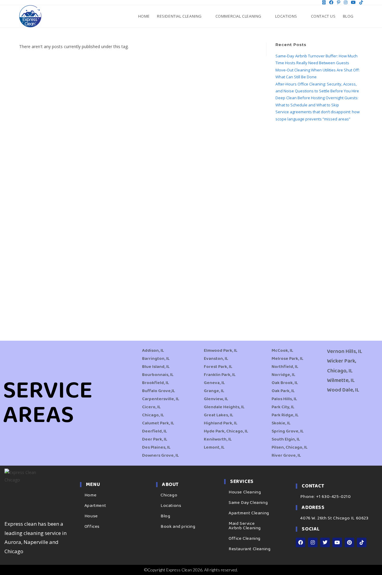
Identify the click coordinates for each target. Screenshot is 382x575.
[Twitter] (325, 542)
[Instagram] (313, 542)
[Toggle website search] (362, 16)
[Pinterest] (349, 542)
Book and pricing (178, 526)
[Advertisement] (319, 224)
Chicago (169, 495)
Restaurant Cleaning (249, 549)
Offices (92, 526)
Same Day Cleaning (248, 502)
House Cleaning (245, 492)
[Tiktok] (361, 542)
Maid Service (242, 523)
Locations (171, 505)
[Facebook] (300, 542)
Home (90, 495)
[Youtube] (337, 542)
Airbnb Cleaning (245, 528)
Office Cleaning (245, 538)
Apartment (95, 505)
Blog (165, 516)
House (91, 516)
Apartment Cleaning (249, 513)
